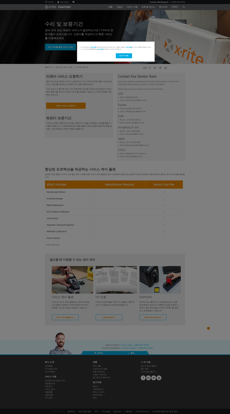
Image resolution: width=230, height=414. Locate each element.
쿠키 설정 (129, 47)
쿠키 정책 (93, 47)
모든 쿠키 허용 (124, 55)
